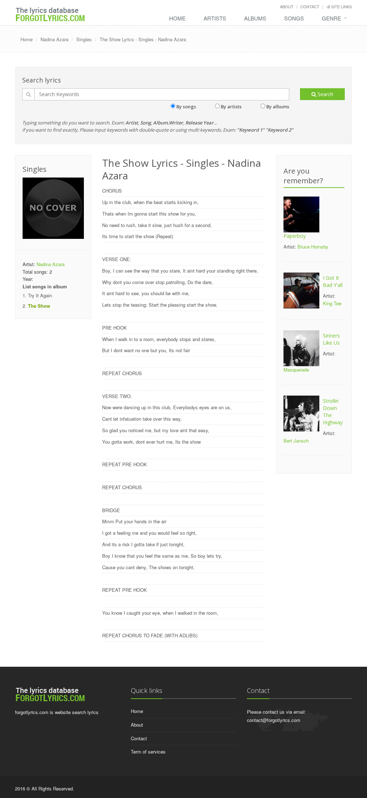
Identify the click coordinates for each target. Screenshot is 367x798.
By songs (186, 106)
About (287, 6)
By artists (231, 106)
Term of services (148, 751)
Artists (215, 18)
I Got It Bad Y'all (333, 281)
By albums (277, 106)
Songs (294, 18)
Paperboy (294, 235)
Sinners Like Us (331, 339)
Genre (331, 18)
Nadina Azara (54, 39)
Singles (84, 39)
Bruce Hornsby (312, 246)
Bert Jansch (296, 440)
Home (177, 18)
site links (341, 6)
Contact (309, 6)
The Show (39, 305)
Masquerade (296, 369)
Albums (255, 18)
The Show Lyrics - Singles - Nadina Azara (143, 39)
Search (324, 94)
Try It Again (40, 295)
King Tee (332, 303)
